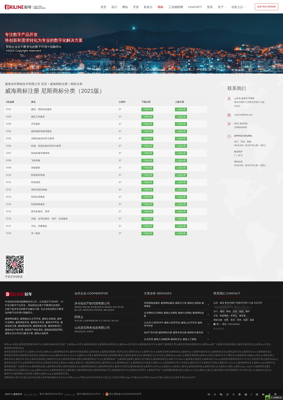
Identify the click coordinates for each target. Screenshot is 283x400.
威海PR (8, 373)
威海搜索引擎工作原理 (176, 362)
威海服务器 (264, 351)
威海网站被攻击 (89, 366)
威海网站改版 (38, 366)
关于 (221, 7)
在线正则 (168, 377)
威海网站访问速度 (141, 362)
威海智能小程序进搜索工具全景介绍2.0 (234, 370)
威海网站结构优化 (108, 344)
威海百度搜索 (191, 355)
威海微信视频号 (194, 359)
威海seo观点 (254, 355)
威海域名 (94, 351)
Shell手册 (143, 377)
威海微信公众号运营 (153, 355)
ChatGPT (195, 7)
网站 (125, 7)
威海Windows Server (66, 355)
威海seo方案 (85, 355)
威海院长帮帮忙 (138, 370)
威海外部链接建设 (227, 344)
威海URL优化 (22, 359)
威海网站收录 (61, 351)
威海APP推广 (155, 370)
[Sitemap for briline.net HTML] (217, 328)
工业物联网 (175, 7)
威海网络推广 (110, 359)
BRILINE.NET (31, 394)
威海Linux (158, 362)
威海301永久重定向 (225, 355)
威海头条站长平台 (13, 362)
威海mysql (259, 362)
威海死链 (241, 355)
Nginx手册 (131, 377)
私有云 (148, 7)
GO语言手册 (117, 377)
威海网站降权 (116, 355)
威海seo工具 (190, 370)
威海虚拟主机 (234, 351)
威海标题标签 (136, 366)
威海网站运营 (219, 351)
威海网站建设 (90, 344)
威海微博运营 (245, 362)
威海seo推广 (209, 344)
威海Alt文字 (196, 362)
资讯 (210, 7)
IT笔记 (106, 377)
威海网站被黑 (160, 359)
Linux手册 (79, 377)
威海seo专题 (10, 344)
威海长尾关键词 (143, 359)
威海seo (48, 351)
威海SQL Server (227, 362)
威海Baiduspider (174, 355)
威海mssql (46, 373)
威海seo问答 (75, 344)
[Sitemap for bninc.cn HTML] (215, 328)
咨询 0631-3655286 (266, 6)
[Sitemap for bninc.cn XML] (220, 328)
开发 (136, 7)
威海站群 (267, 355)
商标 (160, 7)
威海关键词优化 (246, 344)
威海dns (167, 366)
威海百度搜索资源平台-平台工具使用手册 (242, 359)
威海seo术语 (262, 344)
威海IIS (270, 362)
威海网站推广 (11, 366)
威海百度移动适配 (72, 359)
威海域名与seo (211, 359)
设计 (114, 7)
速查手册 (179, 377)
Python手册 (66, 377)
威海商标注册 (58, 84)
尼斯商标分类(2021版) (15, 377)
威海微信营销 (11, 355)
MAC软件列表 (93, 377)
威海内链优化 (58, 370)
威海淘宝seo (108, 362)
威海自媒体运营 (133, 355)
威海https (187, 351)
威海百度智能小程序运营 (114, 351)
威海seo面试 (205, 370)
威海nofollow (42, 370)
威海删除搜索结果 (173, 370)
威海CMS (24, 366)
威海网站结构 (85, 370)
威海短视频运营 (71, 366)
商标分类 (76, 84)
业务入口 (237, 7)
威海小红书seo (176, 359)
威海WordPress (153, 366)
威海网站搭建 (93, 362)
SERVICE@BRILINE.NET (226, 307)
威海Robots (149, 351)
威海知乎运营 (54, 359)
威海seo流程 (206, 355)
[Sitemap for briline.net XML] (223, 328)
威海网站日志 (11, 370)
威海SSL (79, 362)
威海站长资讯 (263, 370)
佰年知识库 (34, 377)
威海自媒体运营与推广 (55, 344)
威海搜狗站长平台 (92, 359)
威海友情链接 (38, 359)
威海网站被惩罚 (102, 370)
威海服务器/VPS (147, 344)
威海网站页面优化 (13, 348)
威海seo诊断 (66, 362)
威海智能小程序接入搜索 (26, 373)
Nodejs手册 (156, 377)
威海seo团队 (226, 366)
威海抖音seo (135, 351)
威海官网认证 (211, 366)
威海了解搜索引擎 (167, 344)
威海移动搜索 (126, 359)
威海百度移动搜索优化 (189, 344)
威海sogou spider (244, 366)
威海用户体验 (210, 362)
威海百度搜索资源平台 (30, 344)
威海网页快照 (106, 366)
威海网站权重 (54, 366)
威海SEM (9, 359)
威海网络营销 (100, 355)
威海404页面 (121, 366)
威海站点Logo (27, 370)
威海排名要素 (51, 362)
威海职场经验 (195, 366)
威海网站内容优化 (29, 355)
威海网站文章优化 (33, 362)
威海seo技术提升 (128, 344)
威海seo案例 (180, 366)
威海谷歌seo (249, 351)
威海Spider (270, 359)
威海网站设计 (124, 362)
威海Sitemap (46, 355)
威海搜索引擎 (60, 373)
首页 (103, 7)
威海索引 (71, 370)
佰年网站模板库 (50, 377)
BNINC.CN (70, 394)
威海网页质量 (262, 366)
